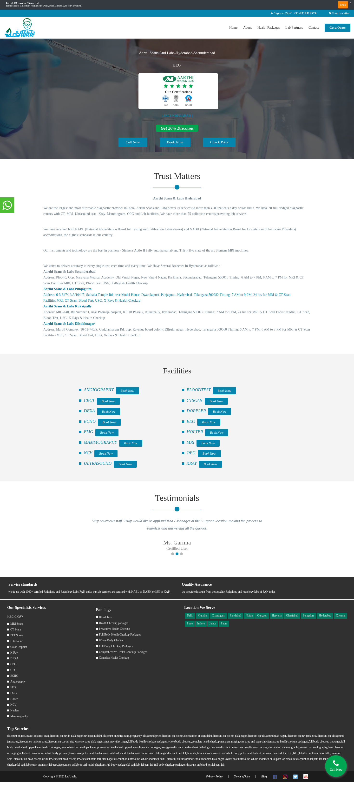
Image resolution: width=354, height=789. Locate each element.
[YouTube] (305, 776)
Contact (313, 27)
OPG (191, 452)
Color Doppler (18, 647)
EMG (88, 431)
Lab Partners (294, 27)
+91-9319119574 (305, 13)
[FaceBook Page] (274, 776)
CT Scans (15, 629)
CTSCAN (195, 400)
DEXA (89, 410)
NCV (88, 452)
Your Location (341, 13)
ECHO (90, 421)
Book (343, 5)
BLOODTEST (199, 389)
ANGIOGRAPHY (99, 389)
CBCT (89, 400)
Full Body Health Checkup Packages (120, 634)
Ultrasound (16, 641)
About (247, 27)
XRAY (192, 463)
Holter (14, 699)
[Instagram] (285, 776)
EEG (191, 421)
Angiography (18, 681)
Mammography (19, 716)
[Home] (20, 27)
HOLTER (195, 431)
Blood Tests (105, 617)
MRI (190, 442)
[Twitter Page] (295, 776)
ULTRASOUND (97, 463)
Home (233, 27)
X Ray (14, 652)
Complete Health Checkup (114, 657)
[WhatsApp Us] (7, 205)
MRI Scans (16, 623)
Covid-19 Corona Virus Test (22, 3)
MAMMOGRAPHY (100, 442)
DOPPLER (196, 410)
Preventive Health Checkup (114, 628)
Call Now (133, 142)
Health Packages (268, 27)
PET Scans (16, 635)
